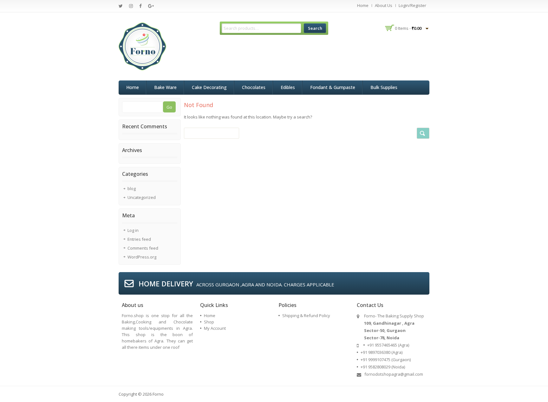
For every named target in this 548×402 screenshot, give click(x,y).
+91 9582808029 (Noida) (383, 367)
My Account (215, 328)
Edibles (288, 87)
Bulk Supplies (383, 87)
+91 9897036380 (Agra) (381, 352)
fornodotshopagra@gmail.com (393, 374)
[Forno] (142, 46)
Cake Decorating (209, 87)
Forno (158, 394)
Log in (133, 230)
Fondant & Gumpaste (332, 87)
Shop (209, 322)
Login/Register (412, 5)
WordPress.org (141, 257)
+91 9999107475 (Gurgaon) (386, 359)
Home (363, 5)
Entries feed (139, 239)
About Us (383, 5)
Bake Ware (165, 87)
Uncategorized (141, 197)
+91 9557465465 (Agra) (388, 345)
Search (315, 28)
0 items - (408, 28)
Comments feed (142, 248)
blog (131, 188)
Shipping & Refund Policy (306, 315)
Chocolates (253, 87)
